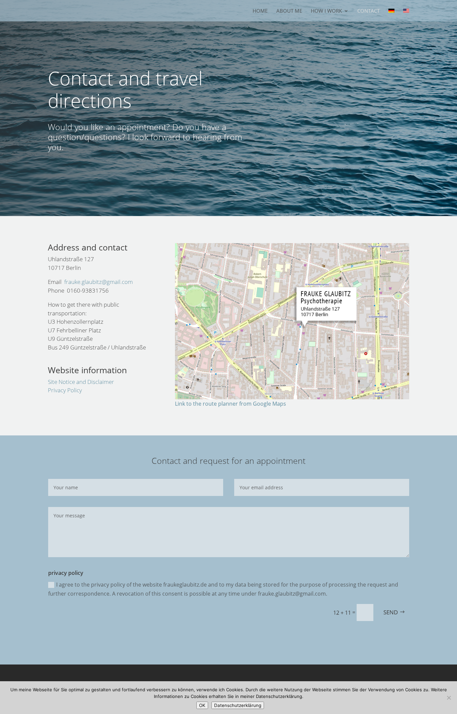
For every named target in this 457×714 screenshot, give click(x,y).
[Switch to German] (391, 14)
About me (289, 11)
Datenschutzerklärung (237, 705)
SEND (390, 612)
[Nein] (448, 697)
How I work (326, 11)
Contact (368, 11)
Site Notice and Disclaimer (81, 382)
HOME (260, 11)
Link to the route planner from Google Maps (230, 403)
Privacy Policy (65, 390)
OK (202, 705)
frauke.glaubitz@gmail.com (98, 282)
